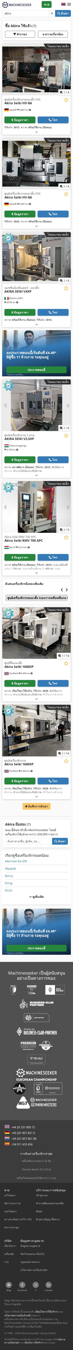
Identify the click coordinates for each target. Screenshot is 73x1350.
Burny (9, 876)
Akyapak (10, 868)
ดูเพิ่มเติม (38, 897)
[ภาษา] (63, 4)
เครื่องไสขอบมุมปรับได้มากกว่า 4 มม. (36, 1178)
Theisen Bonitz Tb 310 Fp (36, 1169)
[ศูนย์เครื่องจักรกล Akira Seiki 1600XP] (36, 730)
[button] (69, 4)
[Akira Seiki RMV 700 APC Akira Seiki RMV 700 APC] (36, 507)
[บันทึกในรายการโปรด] (66, 99)
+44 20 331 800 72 (23, 1127)
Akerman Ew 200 (16, 861)
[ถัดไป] (67, 69)
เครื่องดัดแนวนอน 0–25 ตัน (36, 1161)
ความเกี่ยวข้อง (53, 34)
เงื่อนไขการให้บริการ (33, 1342)
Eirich (8, 890)
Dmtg (8, 883)
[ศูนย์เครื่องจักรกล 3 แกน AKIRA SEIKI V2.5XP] (36, 405)
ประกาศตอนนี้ (37, 370)
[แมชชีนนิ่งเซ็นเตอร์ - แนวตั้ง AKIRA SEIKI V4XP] (36, 258)
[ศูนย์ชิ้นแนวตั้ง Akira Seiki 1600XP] (36, 633)
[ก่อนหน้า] (5, 69)
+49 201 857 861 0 (23, 1133)
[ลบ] (52, 13)
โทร (54, 120)
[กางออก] (36, 132)
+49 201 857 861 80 (23, 1139)
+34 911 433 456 (22, 1144)
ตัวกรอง (21, 34)
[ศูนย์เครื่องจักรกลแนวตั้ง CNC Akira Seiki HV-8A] (36, 69)
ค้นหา (64, 13)
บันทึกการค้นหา (37, 806)
